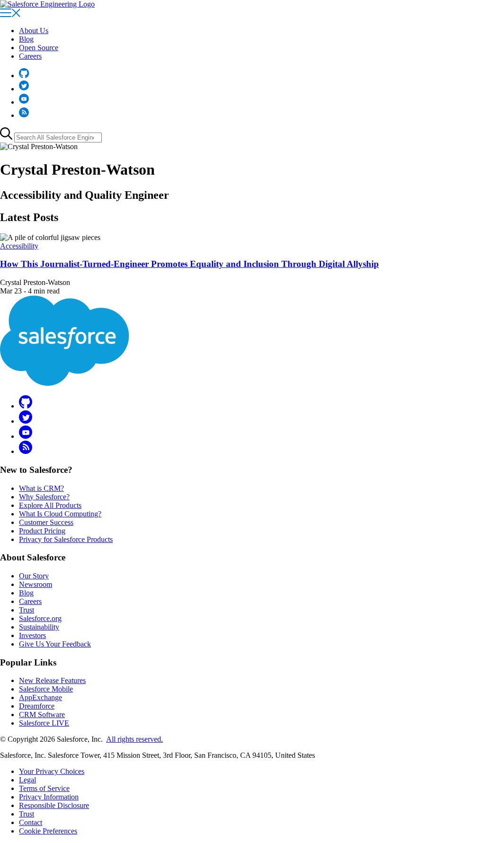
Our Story (34, 576)
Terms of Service (44, 788)
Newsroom (35, 584)
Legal (27, 780)
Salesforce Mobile (46, 689)
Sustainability (39, 627)
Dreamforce (36, 706)
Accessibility (19, 246)
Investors (32, 635)
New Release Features (52, 680)
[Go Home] (47, 4)
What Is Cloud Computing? (60, 514)
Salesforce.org (40, 618)
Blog (26, 39)
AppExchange (40, 697)
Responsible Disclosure (54, 805)
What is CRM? (41, 488)
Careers (30, 56)
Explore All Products (50, 505)
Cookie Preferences (48, 831)
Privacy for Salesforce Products (66, 539)
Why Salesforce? (44, 497)
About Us (33, 31)
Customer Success (46, 522)
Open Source (38, 48)
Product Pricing (42, 531)
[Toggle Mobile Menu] (10, 14)
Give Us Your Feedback (55, 644)
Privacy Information (49, 797)
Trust (26, 610)
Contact (30, 822)
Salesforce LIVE (44, 723)
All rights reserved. (134, 739)
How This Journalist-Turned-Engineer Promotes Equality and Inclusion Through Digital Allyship (189, 264)
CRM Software (42, 714)
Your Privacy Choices (51, 771)
